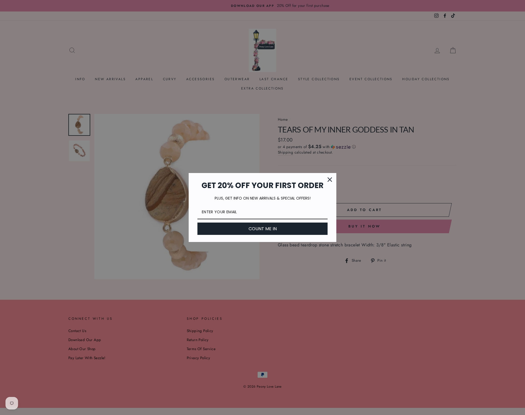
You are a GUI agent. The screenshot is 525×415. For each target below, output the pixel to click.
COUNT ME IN (263, 229)
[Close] (329, 179)
